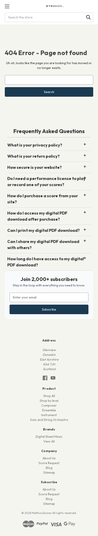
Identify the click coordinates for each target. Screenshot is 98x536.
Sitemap (49, 472)
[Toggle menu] (7, 6)
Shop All (49, 396)
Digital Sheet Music (49, 437)
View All (49, 441)
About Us (49, 458)
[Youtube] (53, 378)
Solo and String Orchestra (49, 420)
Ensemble (49, 410)
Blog (49, 468)
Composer (49, 405)
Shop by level (49, 401)
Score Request (49, 463)
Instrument (49, 415)
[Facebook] (45, 378)
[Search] (88, 17)
